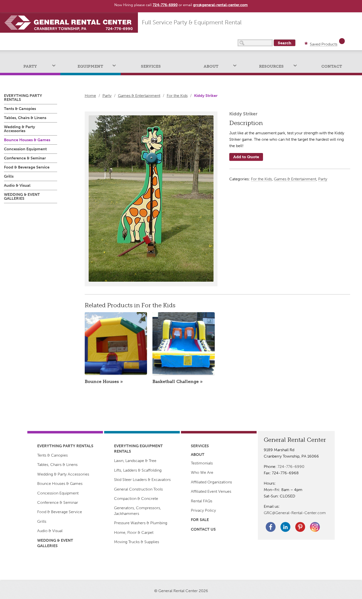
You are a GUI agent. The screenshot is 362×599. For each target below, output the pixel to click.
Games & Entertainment (139, 95)
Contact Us (203, 529)
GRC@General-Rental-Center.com (295, 512)
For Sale (200, 519)
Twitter (315, 527)
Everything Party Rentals (23, 98)
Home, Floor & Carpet (133, 532)
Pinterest (300, 527)
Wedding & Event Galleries (22, 196)
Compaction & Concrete (136, 498)
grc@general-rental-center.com (220, 5)
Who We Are (202, 472)
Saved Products (323, 44)
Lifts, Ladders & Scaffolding (138, 470)
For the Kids (177, 95)
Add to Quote (246, 156)
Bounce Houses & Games (27, 140)
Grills (9, 176)
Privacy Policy (203, 510)
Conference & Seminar (25, 158)
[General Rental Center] (71, 22)
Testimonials (202, 463)
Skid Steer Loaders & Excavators (142, 479)
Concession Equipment (25, 149)
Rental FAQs (201, 501)
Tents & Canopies (20, 108)
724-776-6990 (119, 28)
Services (151, 66)
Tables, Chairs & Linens (25, 117)
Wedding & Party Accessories (19, 128)
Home (90, 95)
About (211, 66)
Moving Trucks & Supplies (136, 541)
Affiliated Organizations (211, 482)
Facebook (271, 527)
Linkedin (285, 527)
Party (30, 66)
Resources (271, 66)
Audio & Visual (17, 185)
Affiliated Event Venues (211, 491)
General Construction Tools (138, 489)
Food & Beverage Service (26, 167)
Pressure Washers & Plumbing (140, 523)
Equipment (90, 66)
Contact (331, 66)
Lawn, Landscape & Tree (135, 460)
